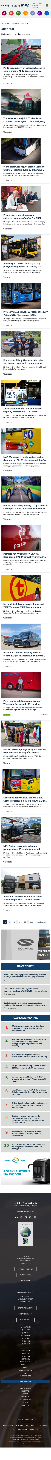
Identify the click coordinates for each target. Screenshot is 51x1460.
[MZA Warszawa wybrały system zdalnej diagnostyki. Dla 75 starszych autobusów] (25, 441)
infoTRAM (27, 1335)
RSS (25, 1379)
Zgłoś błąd (43, 1425)
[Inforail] (18, 13)
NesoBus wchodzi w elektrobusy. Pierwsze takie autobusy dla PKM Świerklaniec (26, 1133)
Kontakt (25, 1405)
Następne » (41, 922)
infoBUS (27, 1330)
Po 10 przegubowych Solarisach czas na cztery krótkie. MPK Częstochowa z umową (24, 71)
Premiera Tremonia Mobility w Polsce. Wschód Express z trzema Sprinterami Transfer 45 (23, 655)
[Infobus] (11, 13)
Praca (25, 1394)
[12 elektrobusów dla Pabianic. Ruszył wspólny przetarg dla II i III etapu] (25, 393)
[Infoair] (32, 13)
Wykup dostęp (25, 1381)
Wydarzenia (25, 1356)
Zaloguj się (25, 1350)
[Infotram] (25, 13)
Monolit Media (25, 1302)
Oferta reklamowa (25, 1308)
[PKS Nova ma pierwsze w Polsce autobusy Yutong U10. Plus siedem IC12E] (25, 296)
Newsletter (25, 1281)
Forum (25, 1402)
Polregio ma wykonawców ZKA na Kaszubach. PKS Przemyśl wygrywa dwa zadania (24, 557)
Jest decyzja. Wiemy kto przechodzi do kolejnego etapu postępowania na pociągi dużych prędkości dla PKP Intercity (29, 1042)
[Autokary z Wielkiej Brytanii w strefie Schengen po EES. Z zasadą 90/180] (25, 881)
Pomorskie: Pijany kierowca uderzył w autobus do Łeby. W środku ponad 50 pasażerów (23, 363)
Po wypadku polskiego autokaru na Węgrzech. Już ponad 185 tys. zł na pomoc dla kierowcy (21, 704)
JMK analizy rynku (25, 1299)
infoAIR (27, 1338)
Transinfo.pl (25, 1296)
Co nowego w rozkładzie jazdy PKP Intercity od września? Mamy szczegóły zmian (29, 1079)
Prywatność (8, 1425)
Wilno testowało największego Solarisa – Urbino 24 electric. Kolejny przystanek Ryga (24, 170)
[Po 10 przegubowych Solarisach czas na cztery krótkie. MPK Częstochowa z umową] (25, 52)
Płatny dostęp (25, 1275)
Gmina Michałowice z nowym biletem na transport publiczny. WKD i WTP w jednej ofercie (25, 990)
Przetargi (25, 1391)
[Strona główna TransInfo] (21, 5)
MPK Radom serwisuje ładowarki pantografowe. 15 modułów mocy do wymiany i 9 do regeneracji (22, 849)
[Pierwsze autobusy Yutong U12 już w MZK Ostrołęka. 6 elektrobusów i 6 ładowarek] (25, 489)
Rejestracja (31, 1425)
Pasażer (25, 1353)
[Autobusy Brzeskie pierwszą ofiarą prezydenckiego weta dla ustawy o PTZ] (25, 248)
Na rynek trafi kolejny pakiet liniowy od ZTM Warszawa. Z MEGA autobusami (29, 1067)
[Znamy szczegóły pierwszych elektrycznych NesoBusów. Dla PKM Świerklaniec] (25, 199)
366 (31, 922)
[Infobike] (39, 13)
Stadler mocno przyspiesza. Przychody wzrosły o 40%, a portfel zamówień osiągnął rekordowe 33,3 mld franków (25, 977)
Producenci (25, 1365)
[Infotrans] (4, 13)
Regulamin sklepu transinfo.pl (25, 1429)
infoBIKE (27, 1341)
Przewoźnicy (25, 1362)
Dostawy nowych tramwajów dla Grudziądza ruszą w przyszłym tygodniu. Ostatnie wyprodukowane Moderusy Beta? (28, 1119)
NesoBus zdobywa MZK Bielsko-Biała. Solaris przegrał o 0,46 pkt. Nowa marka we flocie (24, 801)
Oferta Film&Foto (25, 1314)
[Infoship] (46, 13)
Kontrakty (25, 1359)
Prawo (25, 1367)
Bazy (25, 1373)
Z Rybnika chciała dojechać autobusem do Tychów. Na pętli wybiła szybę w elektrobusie (29, 1105)
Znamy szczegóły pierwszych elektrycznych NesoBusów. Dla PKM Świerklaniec (22, 218)
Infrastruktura (25, 1370)
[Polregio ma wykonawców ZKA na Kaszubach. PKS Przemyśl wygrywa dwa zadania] (25, 538)
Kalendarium (25, 1388)
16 (25, 922)
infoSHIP (27, 1344)
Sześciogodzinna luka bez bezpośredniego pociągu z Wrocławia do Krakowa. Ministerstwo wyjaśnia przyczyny (25, 1005)
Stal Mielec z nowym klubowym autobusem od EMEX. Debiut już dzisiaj (29, 1055)
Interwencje (25, 1376)
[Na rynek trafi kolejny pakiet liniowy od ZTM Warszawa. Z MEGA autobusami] (25, 588)
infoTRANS (27, 1327)
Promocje (25, 1397)
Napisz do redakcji (25, 1269)
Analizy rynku (25, 1320)
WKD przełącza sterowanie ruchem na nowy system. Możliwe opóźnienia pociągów (28, 1146)
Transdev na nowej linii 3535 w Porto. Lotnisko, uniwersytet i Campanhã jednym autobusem (25, 121)
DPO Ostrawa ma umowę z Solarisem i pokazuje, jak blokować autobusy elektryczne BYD (28, 1028)
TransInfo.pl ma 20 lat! (25, 1211)
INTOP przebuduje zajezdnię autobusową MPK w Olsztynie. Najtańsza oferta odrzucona (24, 752)
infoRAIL (27, 1332)
